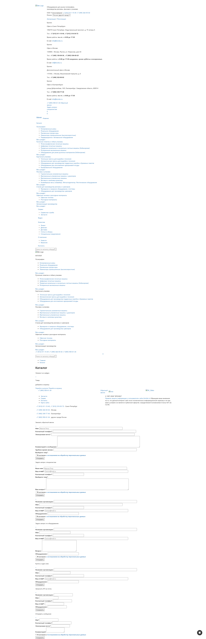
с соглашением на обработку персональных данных (66, 455)
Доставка (44, 230)
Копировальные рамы (48, 129)
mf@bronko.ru (57, 63)
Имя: (37, 428)
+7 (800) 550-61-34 (53, 103)
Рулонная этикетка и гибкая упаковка (49, 142)
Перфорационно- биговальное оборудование (57, 137)
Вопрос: (38, 551)
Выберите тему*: (41, 452)
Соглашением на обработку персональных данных (66, 635)
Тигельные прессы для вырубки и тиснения (56, 159)
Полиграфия (40, 127)
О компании (42, 237)
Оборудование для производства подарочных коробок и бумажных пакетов (67, 163)
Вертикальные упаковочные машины (54, 178)
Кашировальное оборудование (52, 167)
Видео (40, 218)
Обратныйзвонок (104, 391)
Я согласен (61, 455)
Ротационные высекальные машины (53, 150)
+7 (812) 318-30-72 (57, 406)
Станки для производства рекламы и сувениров (53, 187)
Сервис (40, 209)
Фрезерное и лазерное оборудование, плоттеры (58, 189)
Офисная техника (47, 197)
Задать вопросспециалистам (52, 108)
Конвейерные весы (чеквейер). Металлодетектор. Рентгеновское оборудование (69, 182)
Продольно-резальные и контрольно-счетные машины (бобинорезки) (65, 148)
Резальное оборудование (50, 131)
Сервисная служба (47, 212)
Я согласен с (61, 635)
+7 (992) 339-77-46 (43, 413)
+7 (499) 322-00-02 (83, 13)
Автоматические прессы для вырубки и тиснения (58, 161)
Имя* (37, 620)
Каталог (39, 123)
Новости (44, 240)
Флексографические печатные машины (55, 144)
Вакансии (44, 242)
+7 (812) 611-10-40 (70, 13)
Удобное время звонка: (44, 450)
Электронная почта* (42, 626)
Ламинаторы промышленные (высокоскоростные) (58, 135)
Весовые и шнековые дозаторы (52, 180)
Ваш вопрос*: (40, 489)
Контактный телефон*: (43, 431)
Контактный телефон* (43, 623)
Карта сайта (45, 402)
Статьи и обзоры (46, 232)
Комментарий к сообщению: (46, 447)
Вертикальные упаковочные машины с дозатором (58, 176)
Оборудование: (41, 514)
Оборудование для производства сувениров (56, 191)
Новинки (46, 118)
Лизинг (43, 225)
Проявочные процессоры (50, 133)
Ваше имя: (39, 468)
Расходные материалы (49, 199)
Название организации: (44, 501)
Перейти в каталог (41, 388)
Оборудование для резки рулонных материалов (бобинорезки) (63, 152)
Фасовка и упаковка (43, 172)
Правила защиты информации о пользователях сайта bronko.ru (127, 398)
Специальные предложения (51, 234)
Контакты (41, 246)
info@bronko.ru (57, 41)
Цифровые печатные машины (51, 146)
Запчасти (44, 215)
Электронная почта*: (43, 434)
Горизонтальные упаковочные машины (54, 174)
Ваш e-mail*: (40, 471)
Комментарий (40, 632)
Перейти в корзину (55, 388)
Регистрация (61, 19)
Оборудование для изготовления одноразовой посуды (60, 165)
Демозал (44, 227)
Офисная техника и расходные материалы (51, 195)
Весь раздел (40, 139)
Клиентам (41, 222)
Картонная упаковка (43, 157)
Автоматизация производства (46, 204)
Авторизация (51, 19)
